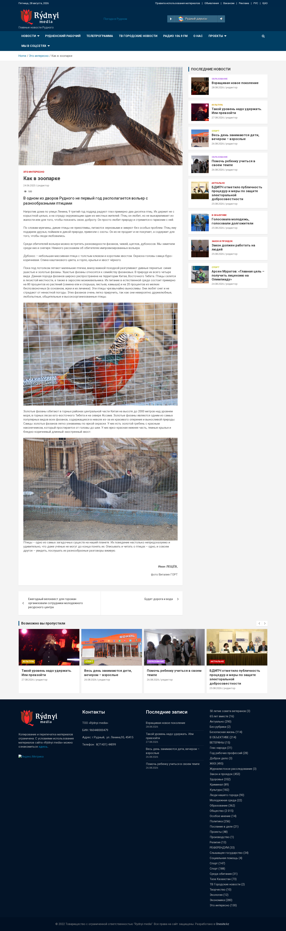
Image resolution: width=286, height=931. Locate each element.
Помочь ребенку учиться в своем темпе (173, 764)
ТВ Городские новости (138, 36)
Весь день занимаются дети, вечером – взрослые (235, 137)
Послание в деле (221, 826)
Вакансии (228, 3)
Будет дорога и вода (159, 599)
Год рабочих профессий (226, 753)
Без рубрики (218, 727)
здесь (43, 746)
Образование (219, 79)
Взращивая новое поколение (235, 83)
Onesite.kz (222, 924)
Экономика (217, 900)
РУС (256, 3)
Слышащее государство (226, 853)
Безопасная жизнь (222, 732)
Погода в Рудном (115, 19)
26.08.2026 (218, 143)
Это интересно (33, 171)
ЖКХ (213, 763)
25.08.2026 (218, 203)
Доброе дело (219, 758)
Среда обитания (221, 874)
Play (171, 19)
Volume (220, 18)
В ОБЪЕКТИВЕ (219, 215)
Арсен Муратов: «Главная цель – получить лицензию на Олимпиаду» (238, 275)
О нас (198, 36)
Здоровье (216, 779)
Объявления (211, 3)
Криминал (216, 784)
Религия (215, 842)
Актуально (218, 183)
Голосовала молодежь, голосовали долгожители (232, 221)
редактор (43, 185)
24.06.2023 (29, 185)
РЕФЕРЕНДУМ (219, 847)
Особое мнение (220, 816)
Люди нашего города (224, 795)
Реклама (244, 3)
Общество (217, 811)
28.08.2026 (218, 87)
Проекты (216, 36)
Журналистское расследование (231, 769)
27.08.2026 (218, 117)
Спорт (215, 131)
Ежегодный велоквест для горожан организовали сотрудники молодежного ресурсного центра (55, 603)
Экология (216, 895)
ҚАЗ (265, 3)
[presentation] (259, 623)
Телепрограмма (99, 36)
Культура (217, 105)
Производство (220, 837)
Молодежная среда (223, 800)
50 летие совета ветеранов (228, 711)
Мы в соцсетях (33, 46)
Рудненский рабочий (63, 36)
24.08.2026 (218, 283)
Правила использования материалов (177, 3)
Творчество (217, 889)
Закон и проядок (222, 241)
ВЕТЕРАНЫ (217, 742)
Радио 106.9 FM (175, 36)
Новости (28, 36)
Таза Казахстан (220, 879)
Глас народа (218, 748)
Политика (216, 821)
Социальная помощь (224, 858)
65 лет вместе (219, 716)
